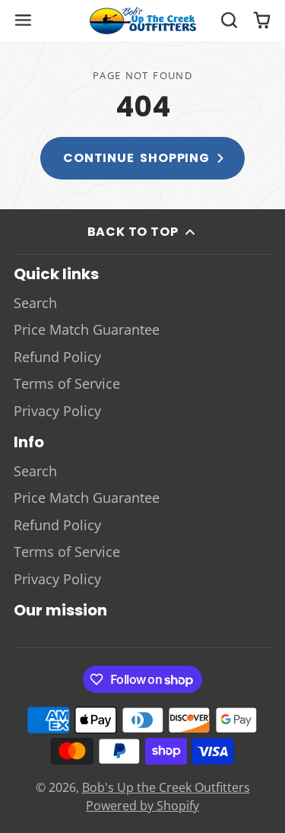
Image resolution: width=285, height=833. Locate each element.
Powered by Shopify (142, 805)
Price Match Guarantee (87, 329)
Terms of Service (67, 383)
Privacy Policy (57, 411)
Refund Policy (57, 357)
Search (35, 303)
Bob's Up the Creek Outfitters (166, 787)
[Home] (143, 20)
